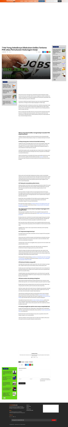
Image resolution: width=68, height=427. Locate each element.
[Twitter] (45, 52)
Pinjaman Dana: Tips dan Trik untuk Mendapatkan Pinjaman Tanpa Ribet (57, 58)
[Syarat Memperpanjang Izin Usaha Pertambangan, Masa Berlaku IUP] (14, 378)
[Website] (15, 416)
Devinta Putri (34, 353)
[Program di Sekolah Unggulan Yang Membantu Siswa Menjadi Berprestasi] (14, 394)
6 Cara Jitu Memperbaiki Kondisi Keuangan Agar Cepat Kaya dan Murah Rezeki (7, 373)
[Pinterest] (47, 52)
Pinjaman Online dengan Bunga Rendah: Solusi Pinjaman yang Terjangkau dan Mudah (57, 69)
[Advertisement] (28, 9)
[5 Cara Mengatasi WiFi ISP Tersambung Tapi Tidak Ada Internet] (14, 389)
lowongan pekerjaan (42, 294)
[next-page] (4, 398)
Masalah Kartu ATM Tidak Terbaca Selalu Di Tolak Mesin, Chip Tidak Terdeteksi (7, 91)
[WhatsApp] (49, 52)
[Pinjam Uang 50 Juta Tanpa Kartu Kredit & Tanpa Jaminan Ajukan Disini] (14, 102)
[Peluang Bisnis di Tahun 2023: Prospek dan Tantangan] (63, 63)
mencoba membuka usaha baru (37, 300)
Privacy (27, 407)
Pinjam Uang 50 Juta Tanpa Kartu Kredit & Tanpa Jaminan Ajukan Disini (7, 103)
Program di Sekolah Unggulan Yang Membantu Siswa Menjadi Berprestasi (6, 394)
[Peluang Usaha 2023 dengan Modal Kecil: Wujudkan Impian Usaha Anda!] (63, 75)
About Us (27, 405)
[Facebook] (43, 52)
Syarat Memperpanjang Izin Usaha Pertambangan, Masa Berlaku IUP (7, 378)
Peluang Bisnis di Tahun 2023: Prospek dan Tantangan (57, 63)
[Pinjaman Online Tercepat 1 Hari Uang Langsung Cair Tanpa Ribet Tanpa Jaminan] (14, 85)
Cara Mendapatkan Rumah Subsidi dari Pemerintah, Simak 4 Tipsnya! (6, 384)
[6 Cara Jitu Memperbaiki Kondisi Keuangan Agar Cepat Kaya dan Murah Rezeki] (14, 372)
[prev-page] (3, 398)
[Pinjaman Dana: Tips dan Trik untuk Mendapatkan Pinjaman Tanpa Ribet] (63, 57)
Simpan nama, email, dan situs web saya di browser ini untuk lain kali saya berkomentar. (45, 379)
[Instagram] (10, 416)
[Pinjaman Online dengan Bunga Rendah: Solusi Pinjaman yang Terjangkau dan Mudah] (63, 68)
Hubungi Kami (28, 406)
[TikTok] (12, 416)
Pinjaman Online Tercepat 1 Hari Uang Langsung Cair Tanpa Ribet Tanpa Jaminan (7, 86)
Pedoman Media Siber (29, 410)
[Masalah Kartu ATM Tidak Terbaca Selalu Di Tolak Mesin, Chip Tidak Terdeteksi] (14, 91)
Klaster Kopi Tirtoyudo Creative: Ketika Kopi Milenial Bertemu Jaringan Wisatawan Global (57, 51)
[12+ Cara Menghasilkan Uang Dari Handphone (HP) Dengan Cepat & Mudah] (14, 97)
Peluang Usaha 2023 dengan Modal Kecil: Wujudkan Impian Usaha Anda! (56, 75)
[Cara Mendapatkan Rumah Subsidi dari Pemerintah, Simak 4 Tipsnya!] (14, 383)
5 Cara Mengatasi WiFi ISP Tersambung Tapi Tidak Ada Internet (7, 388)
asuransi (41, 156)
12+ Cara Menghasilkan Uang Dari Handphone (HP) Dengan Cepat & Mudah (7, 97)
